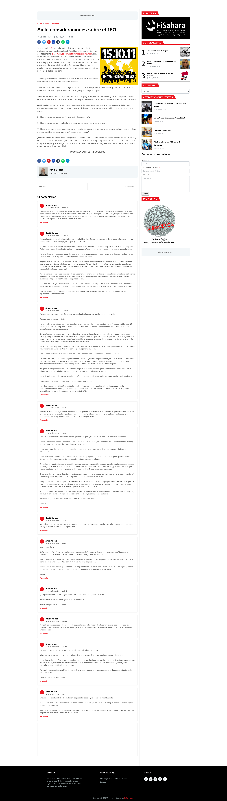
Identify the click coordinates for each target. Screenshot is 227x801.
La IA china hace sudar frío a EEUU (170, 118)
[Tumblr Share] (58, 42)
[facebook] (151, 779)
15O (50, 48)
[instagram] (155, 779)
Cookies (103, 782)
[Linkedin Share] (53, 42)
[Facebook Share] (39, 42)
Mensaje (146, 174)
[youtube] (160, 779)
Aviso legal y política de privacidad (113, 778)
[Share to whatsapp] (63, 42)
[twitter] (146, 779)
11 (72, 36)
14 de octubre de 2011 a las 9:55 (56, 694)
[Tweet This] (44, 42)
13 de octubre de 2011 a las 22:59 (57, 310)
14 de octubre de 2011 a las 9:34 (56, 521)
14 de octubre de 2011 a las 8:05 (56, 408)
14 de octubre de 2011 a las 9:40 (56, 543)
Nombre (145, 160)
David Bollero (52, 233)
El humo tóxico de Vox (163, 131)
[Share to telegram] (68, 42)
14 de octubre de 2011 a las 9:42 (56, 591)
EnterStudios (129, 798)
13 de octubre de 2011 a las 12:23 (57, 208)
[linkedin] (165, 779)
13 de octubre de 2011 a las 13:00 (57, 236)
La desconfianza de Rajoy (157, 51)
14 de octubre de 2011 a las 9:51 (56, 647)
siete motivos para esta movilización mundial (72, 54)
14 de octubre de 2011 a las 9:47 (56, 621)
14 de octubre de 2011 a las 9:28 (56, 433)
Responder (44, 222)
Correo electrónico (151, 167)
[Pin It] (49, 42)
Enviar (145, 193)
